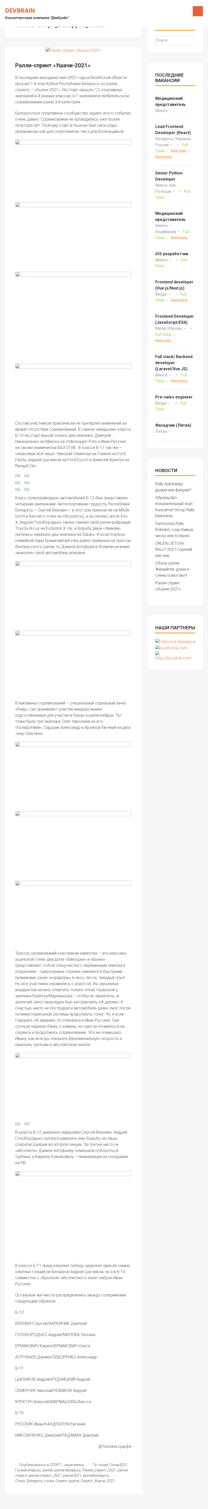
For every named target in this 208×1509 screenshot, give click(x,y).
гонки (103, 1465)
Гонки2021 (118, 1465)
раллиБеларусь (96, 1475)
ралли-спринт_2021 (45, 1475)
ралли (48, 1470)
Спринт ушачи (67, 1481)
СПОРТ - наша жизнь (67, 1465)
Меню (198, 11)
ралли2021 (72, 1475)
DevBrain (20, 10)
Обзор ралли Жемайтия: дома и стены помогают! (172, 569)
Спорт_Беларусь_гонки (34, 1481)
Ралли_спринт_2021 (99, 1470)
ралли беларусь (67, 1470)
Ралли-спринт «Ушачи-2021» (53, 65)
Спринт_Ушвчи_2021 (98, 1481)
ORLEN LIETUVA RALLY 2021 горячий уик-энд (173, 549)
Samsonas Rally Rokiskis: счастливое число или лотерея (174, 529)
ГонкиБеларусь (28, 1470)
